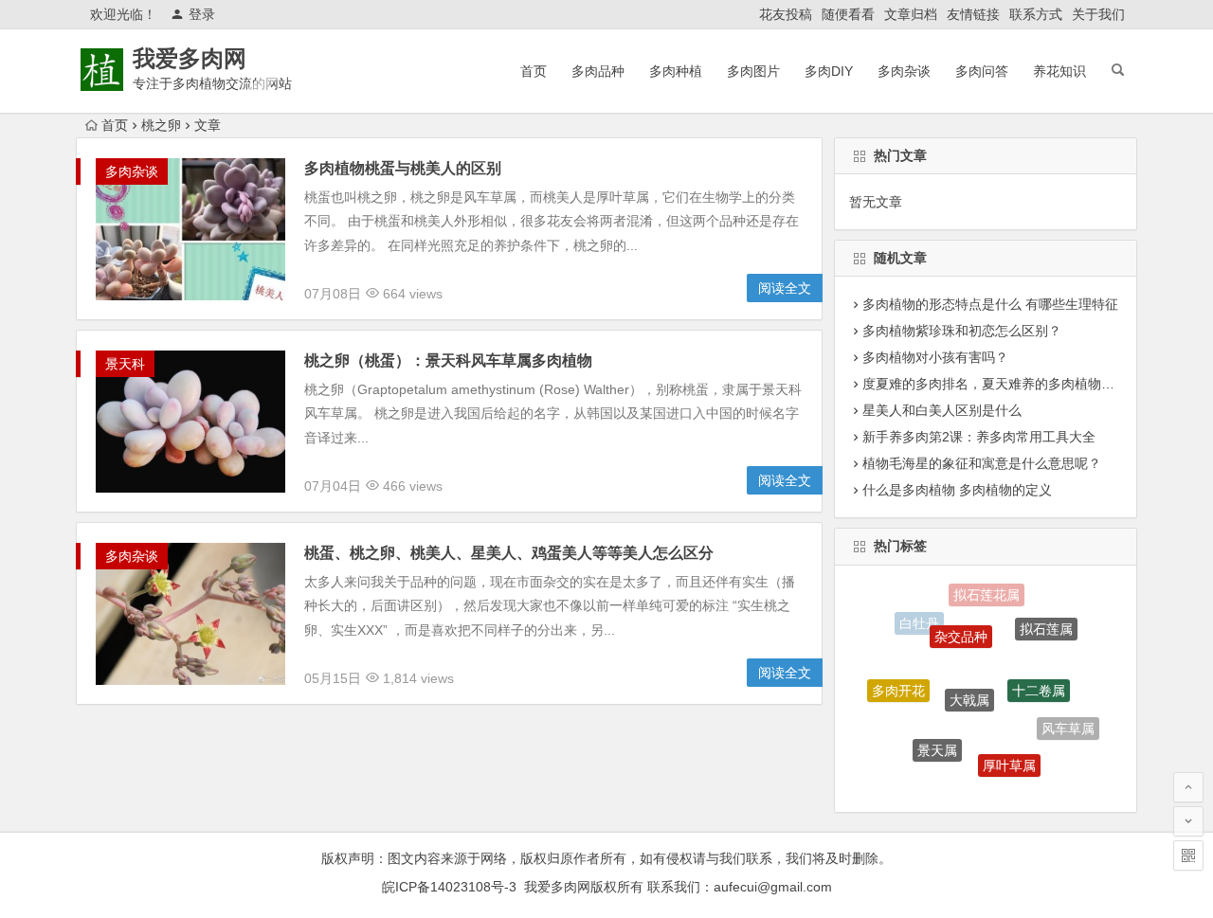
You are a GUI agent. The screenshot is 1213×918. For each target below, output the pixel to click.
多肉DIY (829, 71)
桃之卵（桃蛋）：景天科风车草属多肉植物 (448, 360)
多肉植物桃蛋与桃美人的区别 (402, 168)
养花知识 (1059, 71)
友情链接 (973, 14)
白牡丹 (919, 620)
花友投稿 (785, 14)
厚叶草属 (1009, 756)
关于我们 (1098, 14)
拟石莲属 (1046, 622)
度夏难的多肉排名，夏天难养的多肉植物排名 (995, 383)
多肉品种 (598, 71)
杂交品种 (960, 624)
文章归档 (910, 14)
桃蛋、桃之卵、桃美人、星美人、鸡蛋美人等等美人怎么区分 (509, 553)
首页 (533, 71)
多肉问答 (981, 71)
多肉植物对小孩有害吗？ (935, 357)
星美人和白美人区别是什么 (942, 410)
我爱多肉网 (189, 58)
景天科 (125, 363)
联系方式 (1035, 14)
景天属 (937, 740)
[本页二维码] (1188, 855)
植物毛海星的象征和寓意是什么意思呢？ (981, 463)
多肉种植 (675, 71)
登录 (202, 14)
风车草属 (1068, 724)
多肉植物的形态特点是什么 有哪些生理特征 (990, 304)
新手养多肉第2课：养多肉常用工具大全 (978, 436)
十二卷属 (1038, 676)
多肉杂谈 (904, 71)
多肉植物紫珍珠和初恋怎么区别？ (961, 330)
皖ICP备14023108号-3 (449, 886)
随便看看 (848, 14)
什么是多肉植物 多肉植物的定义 (957, 489)
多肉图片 (753, 71)
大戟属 (969, 684)
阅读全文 (784, 288)
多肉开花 (898, 684)
